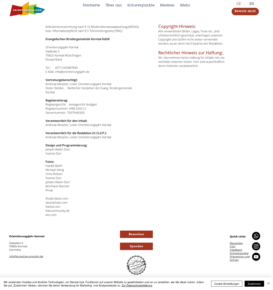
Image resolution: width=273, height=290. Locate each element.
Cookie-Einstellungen (226, 284)
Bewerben (236, 243)
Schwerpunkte (239, 253)
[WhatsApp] (256, 236)
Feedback (236, 250)
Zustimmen (254, 284)
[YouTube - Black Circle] (256, 257)
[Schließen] (268, 283)
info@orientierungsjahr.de (72, 72)
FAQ (232, 246)
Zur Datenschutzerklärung (137, 285)
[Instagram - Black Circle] (256, 246)
